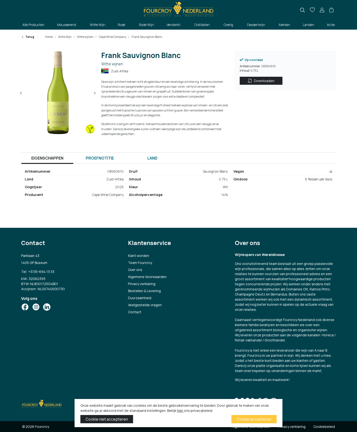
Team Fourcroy (140, 262)
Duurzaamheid (139, 298)
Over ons (135, 269)
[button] (331, 10)
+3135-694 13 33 (41, 271)
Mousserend (66, 24)
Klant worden (138, 255)
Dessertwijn (256, 24)
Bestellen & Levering (144, 290)
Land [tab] (152, 158)
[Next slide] (95, 93)
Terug (29, 37)
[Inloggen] (322, 10)
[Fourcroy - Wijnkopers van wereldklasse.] (178, 8)
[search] (302, 10)
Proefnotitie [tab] (100, 158)
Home (49, 37)
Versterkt (173, 24)
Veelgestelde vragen (145, 305)
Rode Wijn (146, 24)
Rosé (121, 24)
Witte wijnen (85, 37)
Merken (284, 24)
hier (180, 410)
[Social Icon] (25, 307)
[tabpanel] (178, 185)
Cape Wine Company (112, 37)
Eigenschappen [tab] (47, 158)
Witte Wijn (97, 24)
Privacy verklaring (141, 283)
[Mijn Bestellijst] (312, 10)
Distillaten (202, 24)
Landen (308, 24)
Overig (228, 24)
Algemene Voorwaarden (147, 276)
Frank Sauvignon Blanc (146, 37)
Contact (134, 312)
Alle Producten (33, 24)
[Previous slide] (21, 93)
